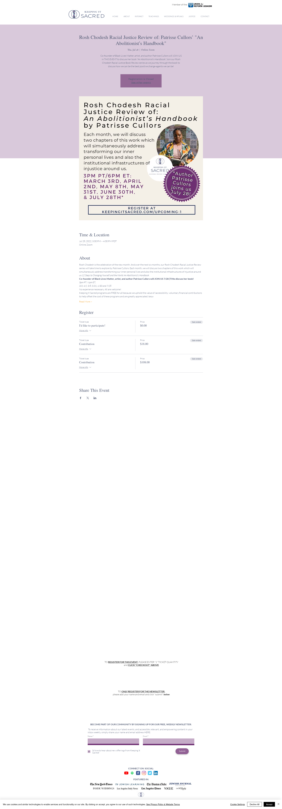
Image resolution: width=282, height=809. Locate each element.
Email (145, 736)
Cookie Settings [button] (237, 804)
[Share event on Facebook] (80, 398)
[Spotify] (132, 773)
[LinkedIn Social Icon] (156, 773)
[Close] (278, 804)
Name (90, 736)
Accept (269, 804)
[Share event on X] (87, 398)
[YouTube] (126, 773)
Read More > (85, 301)
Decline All (254, 804)
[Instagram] (144, 773)
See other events (141, 82)
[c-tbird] (150, 773)
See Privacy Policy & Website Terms (163, 804)
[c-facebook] (138, 773)
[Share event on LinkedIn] (95, 398)
